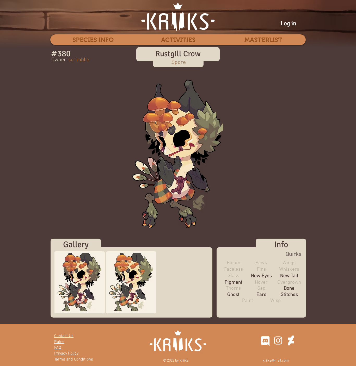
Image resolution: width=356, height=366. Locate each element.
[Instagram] (278, 340)
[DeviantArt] (290, 340)
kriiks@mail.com (276, 360)
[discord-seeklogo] (265, 340)
